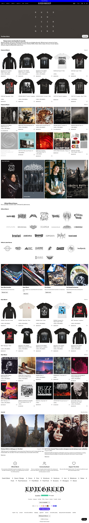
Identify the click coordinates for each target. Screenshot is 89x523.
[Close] (88, 1)
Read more (3, 455)
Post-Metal (36, 481)
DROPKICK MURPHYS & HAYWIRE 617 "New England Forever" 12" (25, 401)
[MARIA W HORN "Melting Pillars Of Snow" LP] (9, 365)
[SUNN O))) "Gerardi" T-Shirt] (62, 60)
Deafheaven (13, 44)
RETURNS (46, 512)
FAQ (17, 512)
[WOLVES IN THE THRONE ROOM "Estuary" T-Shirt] (44, 60)
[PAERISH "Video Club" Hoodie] (9, 310)
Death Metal (6, 478)
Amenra (3, 45)
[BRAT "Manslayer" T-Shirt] (9, 335)
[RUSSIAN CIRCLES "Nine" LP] (79, 115)
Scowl (52, 44)
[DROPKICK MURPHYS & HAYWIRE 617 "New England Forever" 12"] (26, 390)
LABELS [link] (13, 3)
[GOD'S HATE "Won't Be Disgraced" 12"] (26, 115)
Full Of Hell (6, 44)
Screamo (56, 481)
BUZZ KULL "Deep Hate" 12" (41, 400)
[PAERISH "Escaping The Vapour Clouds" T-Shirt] (62, 310)
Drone (30, 478)
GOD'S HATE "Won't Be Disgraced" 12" (26, 125)
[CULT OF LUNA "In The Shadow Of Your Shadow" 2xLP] (9, 140)
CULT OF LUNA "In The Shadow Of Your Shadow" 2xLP (7, 151)
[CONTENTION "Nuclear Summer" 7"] (62, 390)
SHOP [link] (3, 3)
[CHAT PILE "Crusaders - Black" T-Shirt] (79, 86)
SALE (23, 3)
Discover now (5, 292)
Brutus (48, 44)
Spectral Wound (10, 45)
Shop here (26, 293)
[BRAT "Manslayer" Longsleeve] (79, 310)
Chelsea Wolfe (30, 44)
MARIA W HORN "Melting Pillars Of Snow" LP (6, 376)
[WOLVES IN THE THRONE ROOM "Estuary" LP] (9, 115)
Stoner (75, 481)
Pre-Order (85, 36)
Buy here (69, 292)
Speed (56, 44)
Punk (13, 481)
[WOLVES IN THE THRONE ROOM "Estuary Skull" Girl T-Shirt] (26, 335)
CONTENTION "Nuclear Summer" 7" (61, 400)
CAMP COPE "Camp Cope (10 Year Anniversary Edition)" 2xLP (24, 376)
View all (85, 50)
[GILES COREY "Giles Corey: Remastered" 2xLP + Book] (79, 390)
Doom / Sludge (19, 478)
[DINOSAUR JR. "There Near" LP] (62, 365)
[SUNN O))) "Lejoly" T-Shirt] (79, 60)
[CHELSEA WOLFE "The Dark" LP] (62, 115)
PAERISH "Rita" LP (39, 375)
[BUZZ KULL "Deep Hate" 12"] (44, 390)
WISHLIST (74, 512)
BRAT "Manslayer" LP (5, 400)
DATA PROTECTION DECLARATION (65, 512)
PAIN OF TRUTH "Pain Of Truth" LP (43, 125)
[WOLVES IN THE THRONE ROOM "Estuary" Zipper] (9, 60)
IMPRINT (13, 512)
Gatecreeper (42, 44)
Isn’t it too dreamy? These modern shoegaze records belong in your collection (66, 449)
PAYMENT (41, 512)
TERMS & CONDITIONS (28, 512)
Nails (36, 44)
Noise (82, 478)
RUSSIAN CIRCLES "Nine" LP (77, 125)
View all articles (84, 412)
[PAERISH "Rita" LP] (44, 365)
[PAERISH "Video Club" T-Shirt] (26, 310)
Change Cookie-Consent (44, 521)
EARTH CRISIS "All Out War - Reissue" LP (62, 150)
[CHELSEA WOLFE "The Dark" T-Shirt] (44, 86)
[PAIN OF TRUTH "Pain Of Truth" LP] (44, 115)
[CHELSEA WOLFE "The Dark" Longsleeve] (26, 86)
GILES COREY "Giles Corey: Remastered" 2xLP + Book (76, 401)
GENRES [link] (18, 3)
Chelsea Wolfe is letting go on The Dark (12, 449)
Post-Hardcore (23, 481)
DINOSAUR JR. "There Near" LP (60, 375)
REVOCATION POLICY (53, 512)
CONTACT (21, 512)
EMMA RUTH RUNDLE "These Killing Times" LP (41, 151)
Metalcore (74, 478)
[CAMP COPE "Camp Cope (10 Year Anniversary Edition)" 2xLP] (26, 365)
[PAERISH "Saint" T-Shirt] (44, 310)
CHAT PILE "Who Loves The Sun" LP (25, 150)
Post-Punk (46, 481)
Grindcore (47, 478)
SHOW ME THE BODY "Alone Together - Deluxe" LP (77, 151)
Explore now (48, 292)
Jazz (65, 478)
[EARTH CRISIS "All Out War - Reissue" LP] (62, 140)
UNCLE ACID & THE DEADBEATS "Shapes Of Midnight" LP (78, 376)
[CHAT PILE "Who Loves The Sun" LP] (26, 140)
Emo (38, 478)
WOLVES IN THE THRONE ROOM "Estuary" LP (6, 126)
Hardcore (57, 478)
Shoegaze (66, 481)
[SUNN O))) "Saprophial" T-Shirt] (9, 86)
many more (19, 45)
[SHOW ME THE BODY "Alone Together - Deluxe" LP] (79, 140)
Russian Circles (21, 44)
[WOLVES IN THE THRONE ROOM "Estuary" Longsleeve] (26, 60)
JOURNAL (26, 3)
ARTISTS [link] (7, 3)
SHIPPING (36, 512)
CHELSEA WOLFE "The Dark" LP (60, 125)
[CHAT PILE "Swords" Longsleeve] (62, 86)
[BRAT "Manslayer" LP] (9, 390)
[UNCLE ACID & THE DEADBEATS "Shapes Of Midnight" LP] (79, 365)
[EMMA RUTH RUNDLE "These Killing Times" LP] (44, 140)
